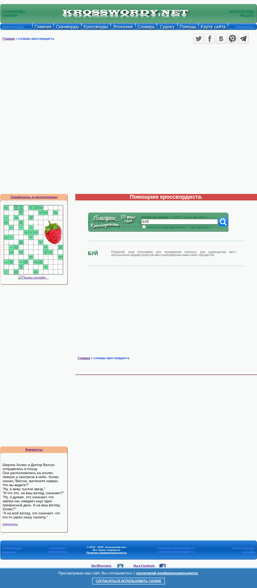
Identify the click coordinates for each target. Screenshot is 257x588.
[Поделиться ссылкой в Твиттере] (199, 39)
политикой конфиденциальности (167, 573)
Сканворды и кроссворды (34, 197)
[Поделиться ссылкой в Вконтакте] (221, 39)
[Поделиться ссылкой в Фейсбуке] (210, 39)
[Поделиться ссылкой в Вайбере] (232, 39)
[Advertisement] (128, 83)
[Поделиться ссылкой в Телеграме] (244, 39)
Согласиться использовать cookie (128, 581)
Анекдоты (34, 449)
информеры (10, 524)
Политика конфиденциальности (106, 552)
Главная (9, 38)
